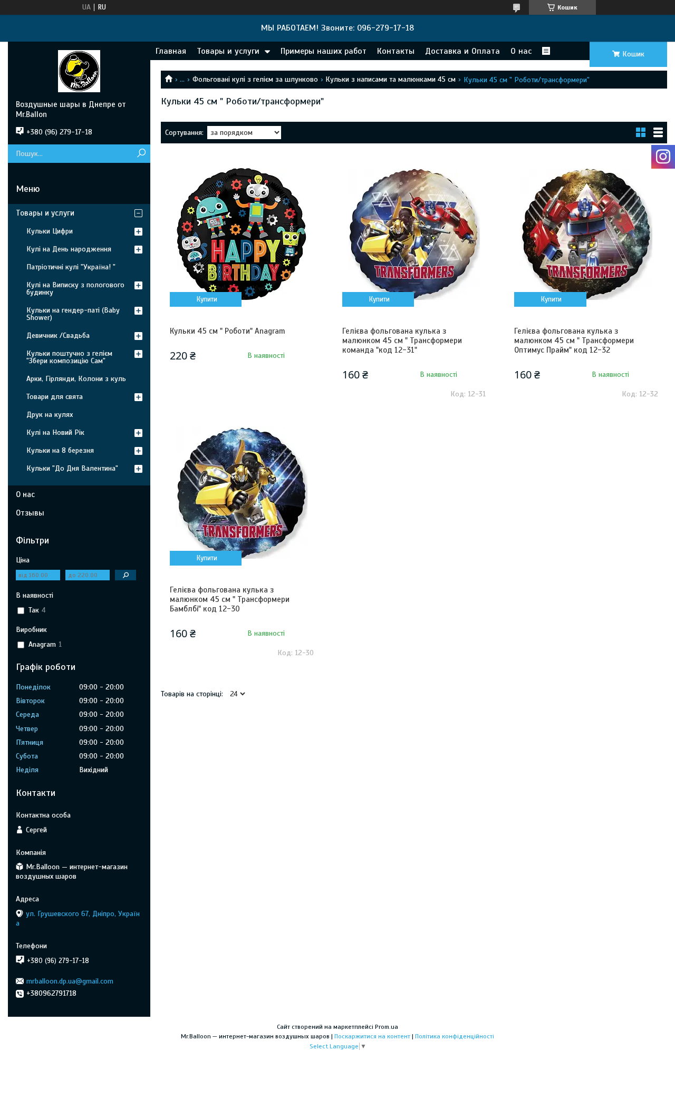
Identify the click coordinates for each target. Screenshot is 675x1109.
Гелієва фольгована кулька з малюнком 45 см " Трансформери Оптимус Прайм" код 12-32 (574, 340)
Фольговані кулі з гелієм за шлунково (255, 79)
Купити (207, 299)
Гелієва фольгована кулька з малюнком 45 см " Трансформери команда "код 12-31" (402, 340)
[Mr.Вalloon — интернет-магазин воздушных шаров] (79, 71)
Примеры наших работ (324, 51)
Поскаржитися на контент (372, 1036)
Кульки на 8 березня (60, 450)
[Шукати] (141, 153)
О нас (521, 51)
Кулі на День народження (68, 249)
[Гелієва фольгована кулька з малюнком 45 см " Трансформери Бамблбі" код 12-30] (242, 493)
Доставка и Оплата (462, 51)
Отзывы (30, 513)
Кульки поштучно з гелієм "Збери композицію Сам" (69, 357)
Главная (171, 51)
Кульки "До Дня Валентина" (72, 468)
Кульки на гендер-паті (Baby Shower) (73, 314)
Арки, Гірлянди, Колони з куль (76, 378)
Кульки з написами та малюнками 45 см (390, 79)
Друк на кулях (49, 414)
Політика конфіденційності (454, 1036)
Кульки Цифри (49, 231)
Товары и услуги (228, 51)
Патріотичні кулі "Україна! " (70, 266)
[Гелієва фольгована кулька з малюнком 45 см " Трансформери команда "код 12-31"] (414, 234)
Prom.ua (386, 1026)
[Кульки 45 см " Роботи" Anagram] (242, 234)
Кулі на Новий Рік (55, 432)
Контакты (395, 51)
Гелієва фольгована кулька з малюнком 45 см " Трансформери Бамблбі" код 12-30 (230, 599)
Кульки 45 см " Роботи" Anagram (227, 331)
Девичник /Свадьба (58, 335)
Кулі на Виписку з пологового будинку (75, 288)
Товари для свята (54, 396)
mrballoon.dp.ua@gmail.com (69, 981)
